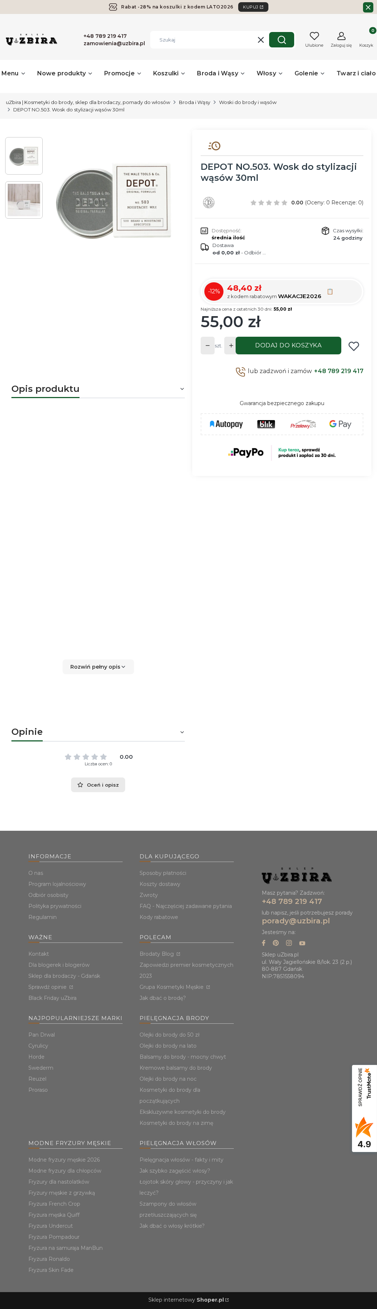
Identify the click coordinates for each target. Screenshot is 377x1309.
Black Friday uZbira (52, 998)
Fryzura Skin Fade (51, 1270)
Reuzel (37, 1079)
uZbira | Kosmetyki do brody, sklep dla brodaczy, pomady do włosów (88, 102)
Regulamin (42, 917)
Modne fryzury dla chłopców (64, 1170)
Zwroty (149, 895)
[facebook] (263, 944)
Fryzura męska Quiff (54, 1215)
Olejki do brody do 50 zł (170, 1034)
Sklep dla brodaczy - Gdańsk (64, 976)
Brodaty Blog (157, 954)
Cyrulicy (38, 1045)
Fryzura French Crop (54, 1204)
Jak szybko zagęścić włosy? (175, 1170)
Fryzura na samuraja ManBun (65, 1248)
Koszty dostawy (160, 884)
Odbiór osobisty (48, 895)
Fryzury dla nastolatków (58, 1182)
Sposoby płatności (163, 873)
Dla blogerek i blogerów (58, 965)
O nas (35, 873)
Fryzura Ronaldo (49, 1259)
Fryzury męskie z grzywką (61, 1193)
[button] (281, 39)
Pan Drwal (41, 1034)
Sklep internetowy (186, 1300)
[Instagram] (289, 944)
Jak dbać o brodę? (163, 998)
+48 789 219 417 (338, 371)
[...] (114, 201)
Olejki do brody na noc (168, 1079)
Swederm (40, 1068)
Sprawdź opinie (48, 987)
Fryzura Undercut (50, 1226)
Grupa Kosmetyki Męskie (172, 987)
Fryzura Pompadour (54, 1237)
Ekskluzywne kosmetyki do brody (183, 1112)
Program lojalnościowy (57, 884)
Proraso (38, 1090)
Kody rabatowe (159, 917)
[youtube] (302, 944)
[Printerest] (276, 944)
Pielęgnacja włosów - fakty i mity (181, 1159)
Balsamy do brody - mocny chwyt (183, 1057)
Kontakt (38, 954)
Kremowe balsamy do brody (176, 1068)
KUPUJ (250, 7)
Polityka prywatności (54, 906)
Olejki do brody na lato (168, 1045)
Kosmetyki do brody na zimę (176, 1123)
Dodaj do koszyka (288, 345)
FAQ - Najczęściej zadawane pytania (186, 906)
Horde (36, 1057)
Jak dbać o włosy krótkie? (172, 1226)
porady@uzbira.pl (296, 920)
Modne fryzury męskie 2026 (64, 1159)
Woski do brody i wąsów (247, 102)
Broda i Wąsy (194, 102)
